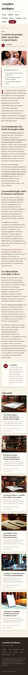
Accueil (4, 14)
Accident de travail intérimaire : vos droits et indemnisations (13, 574)
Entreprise (5, 18)
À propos (4, 21)
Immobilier (19, 18)
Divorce (11, 18)
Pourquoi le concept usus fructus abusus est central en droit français (11, 457)
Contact (12, 21)
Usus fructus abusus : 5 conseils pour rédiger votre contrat (14, 496)
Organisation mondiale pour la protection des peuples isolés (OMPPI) (12, 251)
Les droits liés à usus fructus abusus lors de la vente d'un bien (10, 535)
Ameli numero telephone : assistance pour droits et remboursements (11, 613)
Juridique (10, 14)
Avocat (17, 14)
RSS (13, 654)
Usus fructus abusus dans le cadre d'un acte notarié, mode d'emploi (11, 417)
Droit (24, 18)
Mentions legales (6, 654)
